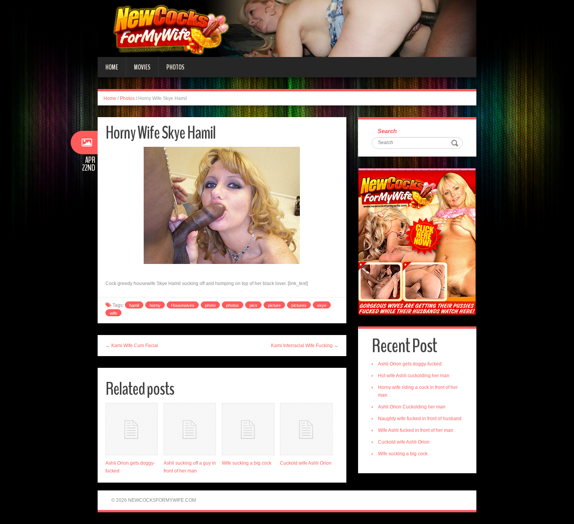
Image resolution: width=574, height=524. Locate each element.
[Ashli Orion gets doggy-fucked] (131, 429)
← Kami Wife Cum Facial (131, 345)
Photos (175, 67)
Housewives (182, 305)
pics (253, 305)
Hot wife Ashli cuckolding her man (413, 375)
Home (111, 67)
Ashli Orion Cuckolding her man (412, 407)
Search (387, 131)
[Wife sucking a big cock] (248, 429)
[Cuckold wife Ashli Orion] (306, 429)
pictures (299, 305)
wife (113, 313)
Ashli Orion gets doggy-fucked (410, 364)
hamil (134, 305)
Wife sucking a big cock (246, 463)
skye (321, 305)
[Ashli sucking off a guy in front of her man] (190, 429)
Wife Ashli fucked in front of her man (415, 430)
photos (232, 305)
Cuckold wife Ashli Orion (306, 463)
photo (210, 305)
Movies (142, 67)
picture (274, 305)
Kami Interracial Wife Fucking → (305, 345)
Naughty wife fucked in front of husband (420, 418)
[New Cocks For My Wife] (287, 28)
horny (155, 305)
